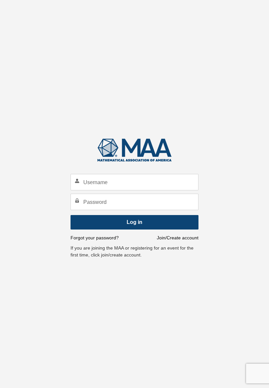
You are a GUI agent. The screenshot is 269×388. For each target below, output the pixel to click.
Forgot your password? (95, 237)
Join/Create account (177, 237)
